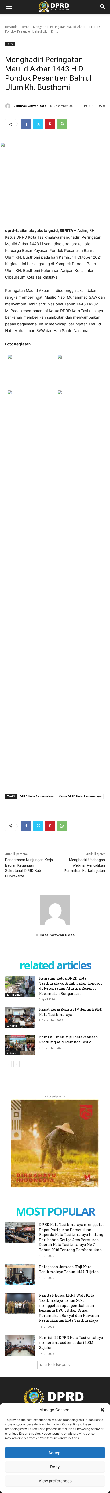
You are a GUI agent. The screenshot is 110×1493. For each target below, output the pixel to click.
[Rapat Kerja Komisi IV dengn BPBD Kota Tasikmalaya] (20, 1017)
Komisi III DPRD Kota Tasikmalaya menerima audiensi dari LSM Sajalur (71, 1342)
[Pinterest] (50, 124)
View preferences (55, 1480)
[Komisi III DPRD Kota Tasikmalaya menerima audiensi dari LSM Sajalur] (20, 1345)
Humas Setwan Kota (31, 106)
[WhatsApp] (62, 124)
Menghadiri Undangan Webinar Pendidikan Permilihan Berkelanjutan (84, 865)
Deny (55, 1466)
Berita (25, 27)
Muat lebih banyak (53, 1365)
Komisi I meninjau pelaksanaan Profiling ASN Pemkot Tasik (68, 1039)
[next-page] (16, 1064)
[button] (102, 1409)
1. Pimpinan (14, 994)
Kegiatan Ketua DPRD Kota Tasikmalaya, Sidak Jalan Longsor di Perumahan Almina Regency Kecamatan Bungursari (70, 986)
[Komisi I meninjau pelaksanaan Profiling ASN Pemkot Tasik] (20, 1045)
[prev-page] (8, 1064)
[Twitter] (38, 124)
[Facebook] (26, 124)
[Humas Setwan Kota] (8, 106)
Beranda (11, 27)
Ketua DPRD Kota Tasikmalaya (80, 796)
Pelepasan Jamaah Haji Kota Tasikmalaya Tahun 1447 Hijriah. (69, 1269)
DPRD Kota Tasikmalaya (37, 796)
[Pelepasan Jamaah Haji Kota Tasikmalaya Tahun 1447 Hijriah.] (20, 1274)
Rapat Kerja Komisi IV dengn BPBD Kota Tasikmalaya (70, 1012)
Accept (55, 1452)
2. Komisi (12, 1025)
